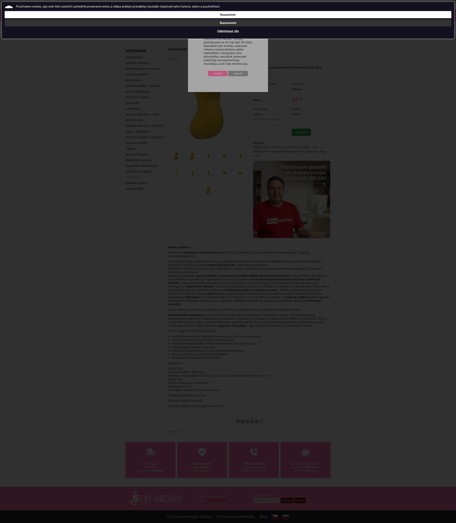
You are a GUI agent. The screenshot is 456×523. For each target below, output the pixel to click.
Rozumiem (228, 15)
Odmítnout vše (228, 31)
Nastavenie (228, 23)
